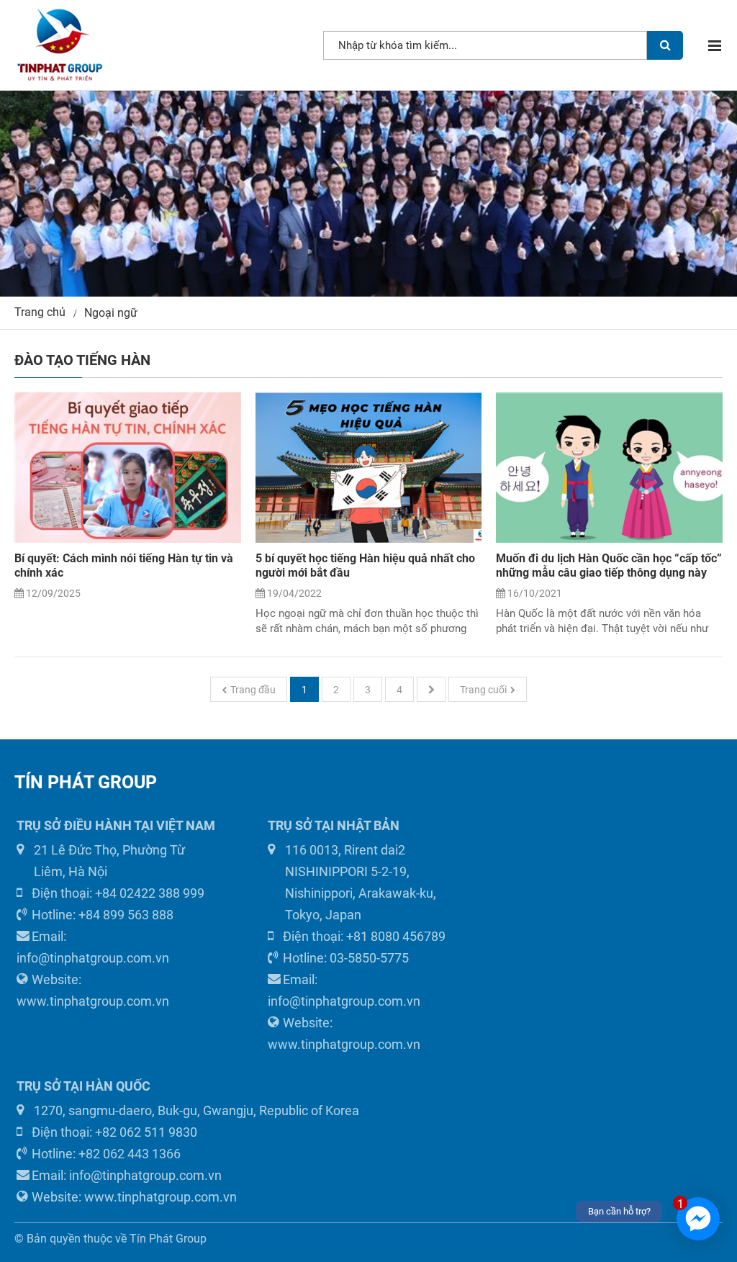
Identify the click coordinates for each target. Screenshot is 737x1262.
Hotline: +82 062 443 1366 (106, 1153)
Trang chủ (39, 312)
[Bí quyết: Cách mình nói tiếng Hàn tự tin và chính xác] (127, 468)
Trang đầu (253, 689)
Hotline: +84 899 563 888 (102, 914)
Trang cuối (483, 689)
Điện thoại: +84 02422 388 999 (118, 893)
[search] (665, 45)
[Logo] (59, 45)
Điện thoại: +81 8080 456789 (364, 936)
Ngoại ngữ (110, 313)
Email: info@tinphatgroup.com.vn (93, 947)
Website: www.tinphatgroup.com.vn (93, 990)
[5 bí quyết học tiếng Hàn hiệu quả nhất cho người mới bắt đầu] (369, 468)
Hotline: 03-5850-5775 (346, 957)
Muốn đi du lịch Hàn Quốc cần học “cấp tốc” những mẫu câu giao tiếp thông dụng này (609, 565)
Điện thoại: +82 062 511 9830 (114, 1132)
